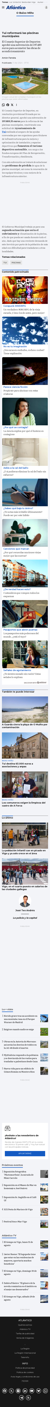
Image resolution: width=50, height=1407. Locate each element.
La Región (25, 1348)
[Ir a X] (11, 1390)
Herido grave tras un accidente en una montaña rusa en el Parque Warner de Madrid (20, 1019)
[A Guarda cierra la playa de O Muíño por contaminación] (25, 709)
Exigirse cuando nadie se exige (19, 1029)
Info (25, 1363)
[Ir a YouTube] (31, 1390)
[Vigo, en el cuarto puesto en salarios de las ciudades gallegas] (25, 871)
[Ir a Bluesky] (38, 1390)
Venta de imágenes (25, 1338)
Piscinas (16, 262)
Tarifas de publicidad (25, 1333)
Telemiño (25, 1357)
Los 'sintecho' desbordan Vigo (22, 2)
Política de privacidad (25, 1368)
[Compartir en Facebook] (7, 104)
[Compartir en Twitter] (12, 104)
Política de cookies (25, 1372)
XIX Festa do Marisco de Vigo (18, 1209)
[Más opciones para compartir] (16, 104)
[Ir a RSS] (28, 1397)
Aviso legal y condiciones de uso (25, 1376)
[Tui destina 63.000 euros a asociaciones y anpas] (25, 745)
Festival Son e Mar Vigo (15, 1221)
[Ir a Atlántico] (15, 7)
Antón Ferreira (9, 58)
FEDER (25, 1381)
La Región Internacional (25, 1353)
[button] (46, 7)
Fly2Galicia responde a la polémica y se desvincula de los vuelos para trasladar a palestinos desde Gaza (21, 1058)
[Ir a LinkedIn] (25, 1390)
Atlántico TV (25, 1329)
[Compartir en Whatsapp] (3, 104)
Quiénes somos (25, 1325)
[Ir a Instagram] (18, 1390)
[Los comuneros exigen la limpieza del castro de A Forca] (25, 784)
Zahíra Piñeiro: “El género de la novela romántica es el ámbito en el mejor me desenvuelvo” (20, 1286)
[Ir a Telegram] (21, 1397)
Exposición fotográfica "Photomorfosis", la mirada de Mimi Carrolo (18, 1174)
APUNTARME (25, 1153)
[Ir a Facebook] (4, 1390)
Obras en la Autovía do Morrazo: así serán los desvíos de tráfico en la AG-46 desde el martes (20, 1044)
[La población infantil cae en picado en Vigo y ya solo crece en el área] (25, 836)
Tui (5, 262)
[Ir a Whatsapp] (45, 1390)
